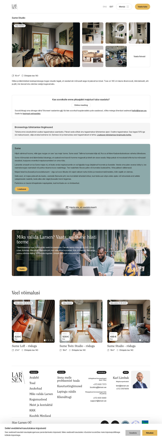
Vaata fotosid (139, 56)
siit (61, 110)
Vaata (21, 269)
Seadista (133, 433)
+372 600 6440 (99, 398)
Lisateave (22, 189)
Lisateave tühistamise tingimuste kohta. (114, 135)
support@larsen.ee (98, 401)
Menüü (122, 6)
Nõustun (149, 433)
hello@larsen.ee (139, 110)
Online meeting (81, 105)
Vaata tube (142, 6)
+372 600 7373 (99, 384)
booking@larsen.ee (98, 387)
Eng (105, 7)
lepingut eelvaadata (31, 113)
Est (111, 7)
